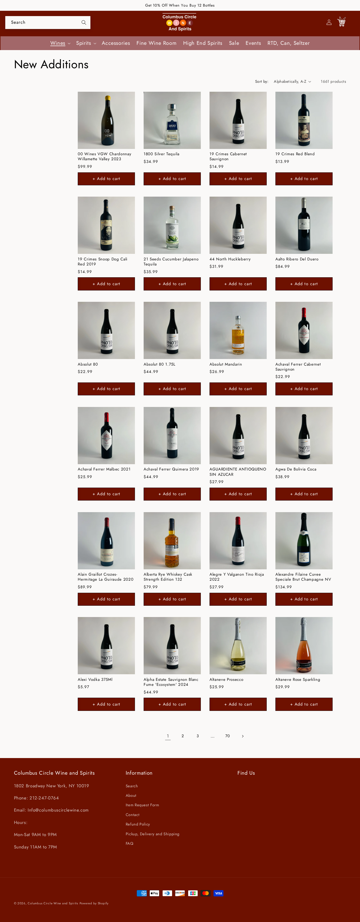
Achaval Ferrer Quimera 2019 (171, 469)
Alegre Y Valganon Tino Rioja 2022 (237, 577)
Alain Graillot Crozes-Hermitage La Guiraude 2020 (105, 577)
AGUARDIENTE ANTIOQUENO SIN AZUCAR (238, 472)
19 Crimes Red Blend (295, 154)
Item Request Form (142, 805)
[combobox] (48, 22)
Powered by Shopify (94, 903)
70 (227, 736)
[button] (60, 43)
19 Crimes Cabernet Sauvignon (228, 157)
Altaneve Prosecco (226, 679)
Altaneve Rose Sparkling (297, 679)
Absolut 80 (88, 364)
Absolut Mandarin (226, 364)
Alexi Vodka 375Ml (95, 679)
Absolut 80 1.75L (160, 364)
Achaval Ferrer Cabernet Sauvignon (298, 367)
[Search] (84, 22)
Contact (132, 815)
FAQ (130, 843)
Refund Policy (138, 824)
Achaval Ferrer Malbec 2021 (104, 469)
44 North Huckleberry (230, 259)
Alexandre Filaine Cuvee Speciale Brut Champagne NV (303, 577)
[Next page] (242, 736)
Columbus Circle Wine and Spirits (53, 903)
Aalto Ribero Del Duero (297, 259)
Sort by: (261, 81)
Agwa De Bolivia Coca (295, 469)
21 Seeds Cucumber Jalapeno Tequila (171, 262)
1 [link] (168, 736)
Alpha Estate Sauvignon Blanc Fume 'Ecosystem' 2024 (171, 682)
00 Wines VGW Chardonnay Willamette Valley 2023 (104, 157)
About (131, 795)
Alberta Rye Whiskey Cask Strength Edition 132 (168, 577)
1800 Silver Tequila (161, 154)
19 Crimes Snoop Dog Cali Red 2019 (103, 262)
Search (132, 786)
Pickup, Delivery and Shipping (152, 834)
